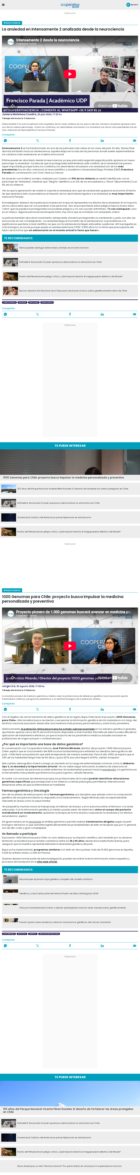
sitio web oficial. (47, 861)
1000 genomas (9, 934)
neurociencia (47, 302)
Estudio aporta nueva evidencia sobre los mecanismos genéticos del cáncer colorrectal (65, 922)
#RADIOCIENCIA (11, 22)
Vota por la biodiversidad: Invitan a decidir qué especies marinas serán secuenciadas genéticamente (72, 908)
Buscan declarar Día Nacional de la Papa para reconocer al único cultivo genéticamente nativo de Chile (73, 291)
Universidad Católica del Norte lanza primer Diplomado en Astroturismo (54, 517)
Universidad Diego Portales (97, 169)
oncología (35, 821)
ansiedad (22, 302)
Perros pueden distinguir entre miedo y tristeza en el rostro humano (54, 248)
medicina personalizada (49, 934)
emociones (33, 302)
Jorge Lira (8, 686)
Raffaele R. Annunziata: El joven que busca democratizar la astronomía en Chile (60, 262)
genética (32, 934)
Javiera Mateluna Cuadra (19, 114)
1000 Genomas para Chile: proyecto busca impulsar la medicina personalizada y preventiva (63, 477)
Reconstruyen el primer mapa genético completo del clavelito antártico (56, 879)
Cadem (62, 178)
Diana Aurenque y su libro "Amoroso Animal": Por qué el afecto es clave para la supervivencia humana (69, 1166)
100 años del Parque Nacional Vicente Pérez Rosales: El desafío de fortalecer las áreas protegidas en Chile (72, 489)
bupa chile (22, 934)
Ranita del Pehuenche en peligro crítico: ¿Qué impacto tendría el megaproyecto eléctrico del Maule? (70, 276)
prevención (109, 769)
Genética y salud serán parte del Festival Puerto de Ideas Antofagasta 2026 (58, 893)
